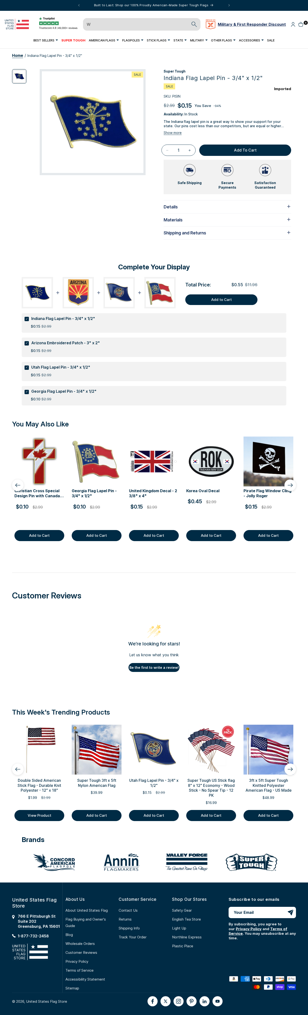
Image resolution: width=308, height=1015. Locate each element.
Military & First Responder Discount (252, 24)
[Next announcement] (229, 5)
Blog (69, 934)
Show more (173, 133)
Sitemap (72, 988)
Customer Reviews (81, 952)
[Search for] (194, 24)
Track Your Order (133, 937)
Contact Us (128, 910)
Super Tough (175, 71)
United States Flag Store (46, 1001)
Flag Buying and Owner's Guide (85, 922)
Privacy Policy (76, 961)
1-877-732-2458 (33, 936)
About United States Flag (86, 910)
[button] (45, 40)
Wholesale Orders (80, 943)
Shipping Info (129, 928)
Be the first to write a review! (154, 667)
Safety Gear (182, 910)
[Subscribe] (290, 912)
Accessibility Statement (85, 979)
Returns (125, 919)
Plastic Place (182, 946)
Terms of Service (79, 970)
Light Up (179, 928)
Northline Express (187, 937)
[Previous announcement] (79, 5)
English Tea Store (186, 919)
